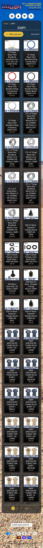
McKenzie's (20, 543)
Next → (28, 508)
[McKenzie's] (12, 7)
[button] (13, 34)
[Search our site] (31, 16)
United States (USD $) (20, 525)
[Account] (18, 16)
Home (6, 24)
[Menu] (12, 16)
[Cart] (24, 16)
